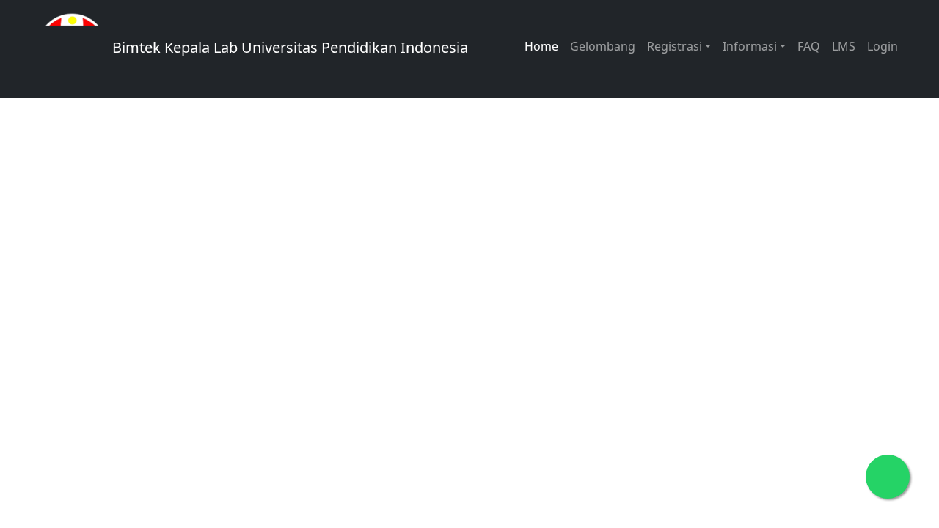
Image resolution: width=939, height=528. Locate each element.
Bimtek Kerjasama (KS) (181, 373)
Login (882, 46)
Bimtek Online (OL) (382, 326)
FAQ (808, 46)
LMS (843, 46)
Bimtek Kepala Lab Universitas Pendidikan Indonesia (288, 47)
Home (541, 46)
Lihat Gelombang (163, 279)
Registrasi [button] (674, 46)
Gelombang (602, 46)
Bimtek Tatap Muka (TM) (187, 326)
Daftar (291, 279)
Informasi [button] (750, 46)
